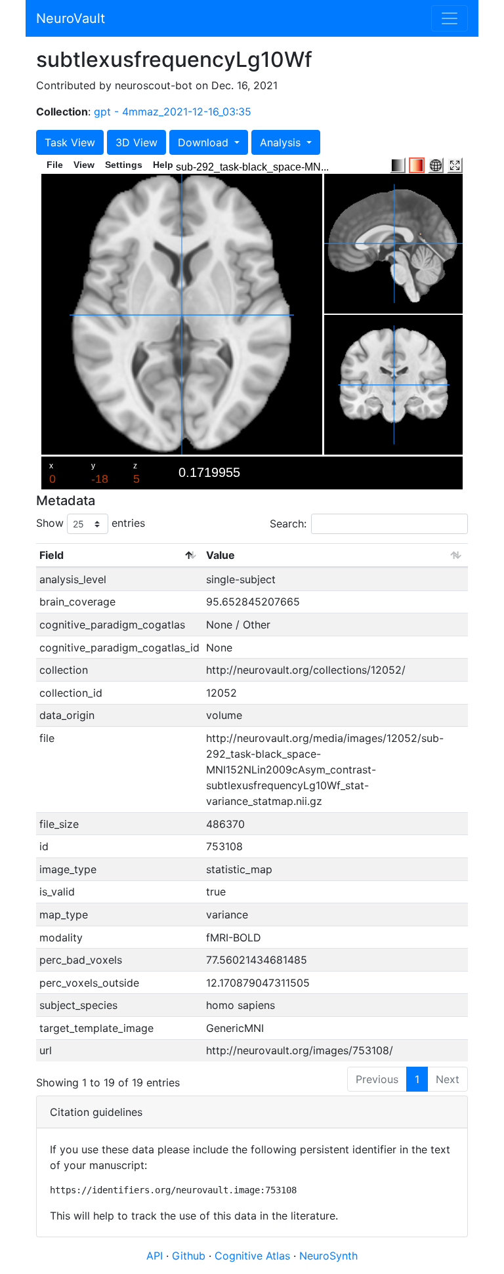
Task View (70, 142)
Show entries (90, 522)
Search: (288, 523)
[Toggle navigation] (449, 18)
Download (205, 142)
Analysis (282, 142)
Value (220, 555)
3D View (137, 142)
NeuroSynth (328, 1255)
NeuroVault (70, 18)
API (154, 1255)
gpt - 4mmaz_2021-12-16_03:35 (172, 111)
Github (190, 1255)
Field (51, 555)
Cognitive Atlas (254, 1255)
